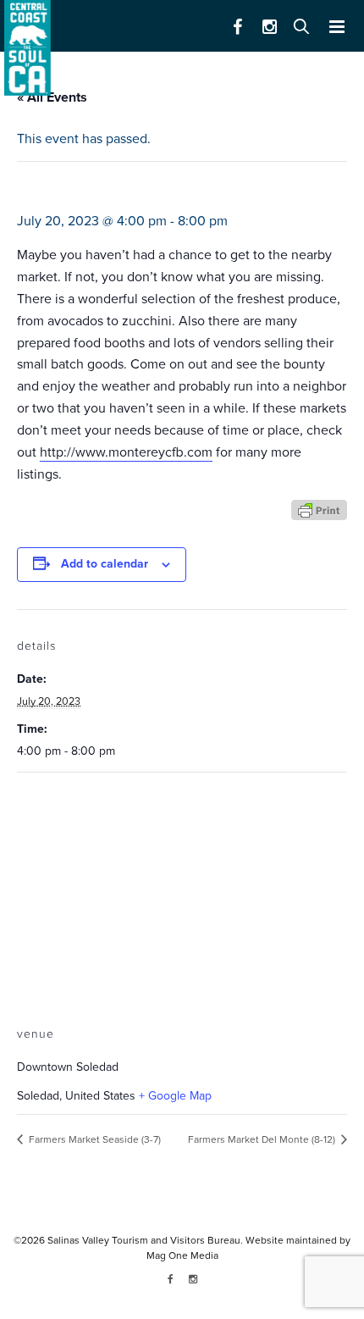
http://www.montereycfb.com (126, 452)
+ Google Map (175, 1096)
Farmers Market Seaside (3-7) (93, 1139)
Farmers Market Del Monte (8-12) (263, 1139)
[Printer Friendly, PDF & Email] (319, 509)
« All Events (52, 97)
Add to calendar (104, 564)
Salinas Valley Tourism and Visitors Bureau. (144, 1240)
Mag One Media (182, 1255)
